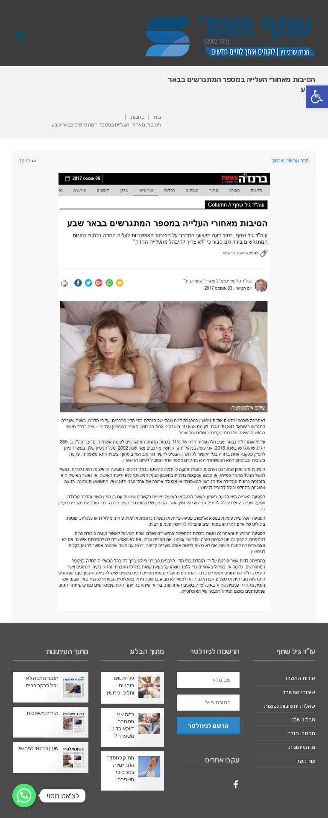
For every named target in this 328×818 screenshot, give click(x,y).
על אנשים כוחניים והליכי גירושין (120, 685)
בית (157, 117)
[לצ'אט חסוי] (24, 795)
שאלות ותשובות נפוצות (289, 706)
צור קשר (305, 761)
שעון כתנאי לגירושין (38, 748)
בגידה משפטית (42, 713)
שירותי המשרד (299, 692)
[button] (317, 96)
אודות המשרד (299, 678)
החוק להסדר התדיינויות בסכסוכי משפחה (120, 768)
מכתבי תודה (301, 733)
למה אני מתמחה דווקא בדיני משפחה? (122, 725)
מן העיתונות (302, 747)
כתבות (137, 117)
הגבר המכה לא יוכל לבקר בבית (42, 682)
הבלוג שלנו (302, 719)
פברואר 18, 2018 (290, 161)
